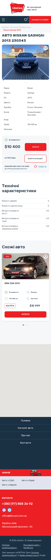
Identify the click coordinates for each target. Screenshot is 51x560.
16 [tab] (38, 79)
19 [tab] (45, 79)
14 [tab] (33, 79)
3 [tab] (7, 79)
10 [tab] (24, 79)
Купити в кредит (35, 159)
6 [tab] (15, 79)
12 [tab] (29, 79)
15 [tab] (36, 79)
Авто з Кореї (28, 480)
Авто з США (8, 480)
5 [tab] (12, 79)
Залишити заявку (40, 20)
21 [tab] (24, 82)
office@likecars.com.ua (14, 515)
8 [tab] (19, 79)
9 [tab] (22, 79)
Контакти (25, 442)
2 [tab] (5, 79)
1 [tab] (3, 79)
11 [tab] (26, 79)
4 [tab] (10, 79)
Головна (25, 420)
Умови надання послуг (29, 555)
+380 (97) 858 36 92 (17, 504)
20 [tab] (48, 79)
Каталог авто (25, 428)
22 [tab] (26, 82)
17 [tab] (40, 79)
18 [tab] (43, 79)
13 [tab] (31, 79)
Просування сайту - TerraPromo (32, 546)
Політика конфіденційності (9, 546)
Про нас (25, 435)
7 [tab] (17, 79)
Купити (35, 147)
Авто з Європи (9, 485)
